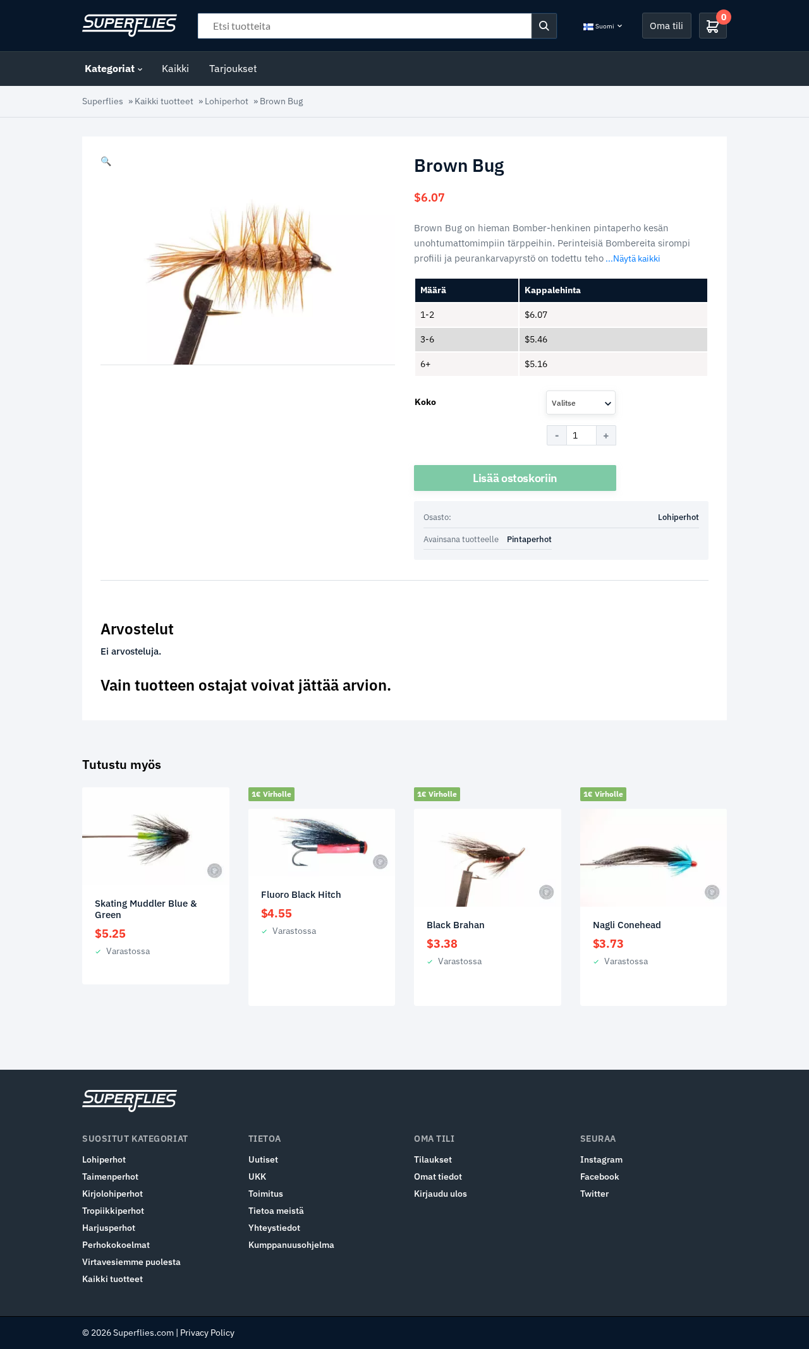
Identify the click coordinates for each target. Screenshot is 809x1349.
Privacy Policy (207, 1332)
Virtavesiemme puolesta (131, 1261)
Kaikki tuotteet (164, 101)
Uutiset (263, 1159)
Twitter (594, 1193)
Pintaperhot (529, 539)
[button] (105, 161)
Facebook (599, 1176)
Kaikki (175, 68)
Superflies (102, 101)
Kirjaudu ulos (440, 1193)
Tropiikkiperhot (113, 1210)
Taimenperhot (110, 1176)
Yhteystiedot (274, 1227)
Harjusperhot (108, 1227)
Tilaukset (433, 1159)
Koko (425, 402)
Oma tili (666, 25)
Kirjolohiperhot (112, 1193)
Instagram (601, 1159)
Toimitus (265, 1193)
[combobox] (581, 402)
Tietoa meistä (276, 1210)
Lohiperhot (226, 101)
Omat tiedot (438, 1176)
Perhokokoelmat (116, 1244)
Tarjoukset (233, 68)
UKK (257, 1176)
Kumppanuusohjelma (291, 1244)
